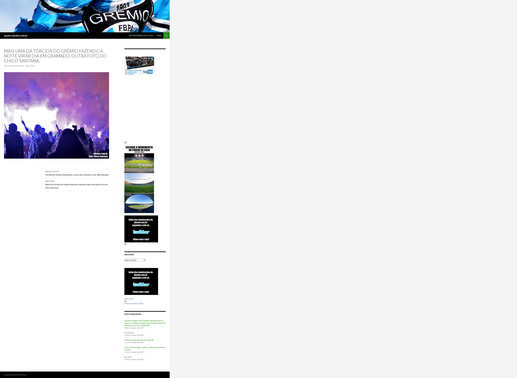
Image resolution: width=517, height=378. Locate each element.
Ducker (31, 66)
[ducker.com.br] (125, 301)
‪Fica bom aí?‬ (129, 333)
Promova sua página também (134, 303)
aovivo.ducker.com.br (15, 35)
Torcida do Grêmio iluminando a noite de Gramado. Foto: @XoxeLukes (77, 173)
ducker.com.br (129, 298)
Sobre (159, 35)
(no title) (128, 357)
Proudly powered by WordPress (15, 375)
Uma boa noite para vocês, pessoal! (139, 340)
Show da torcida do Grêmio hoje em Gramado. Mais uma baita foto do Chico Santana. (76, 184)
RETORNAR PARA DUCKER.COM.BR (141, 35)
